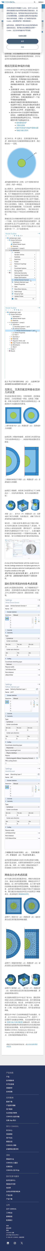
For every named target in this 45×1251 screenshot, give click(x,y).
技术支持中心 (10, 1180)
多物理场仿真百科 (12, 1149)
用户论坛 (9, 1138)
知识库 (8, 1188)
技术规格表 (10, 1080)
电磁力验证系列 (22, 130)
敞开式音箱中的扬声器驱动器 (27, 128)
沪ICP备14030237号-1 (12, 1235)
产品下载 (9, 1199)
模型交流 (9, 1141)
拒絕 (22, 47)
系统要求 (9, 1088)
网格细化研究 (24, 894)
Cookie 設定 (22, 36)
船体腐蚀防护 (21, 123)
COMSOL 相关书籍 (12, 1116)
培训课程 (9, 1134)
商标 (7, 1230)
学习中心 (9, 1130)
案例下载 (9, 1101)
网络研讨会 (10, 1159)
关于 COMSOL (11, 1209)
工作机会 (9, 1213)
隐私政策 (8, 1228)
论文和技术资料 (11, 1113)
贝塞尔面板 (20, 125)
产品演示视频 (10, 1105)
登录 (7, 1225)
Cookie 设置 (10, 1232)
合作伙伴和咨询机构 (13, 1191)
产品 (7, 1077)
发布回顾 (9, 1091)
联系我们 (9, 1220)
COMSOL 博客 (11, 1145)
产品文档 (9, 1195)
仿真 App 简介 (11, 1120)
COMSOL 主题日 (12, 1163)
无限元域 (10, 1022)
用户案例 (9, 1109)
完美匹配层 (18, 1022)
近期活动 (9, 1166)
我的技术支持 (10, 1184)
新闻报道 (9, 1216)
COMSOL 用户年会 (12, 1170)
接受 (22, 41)
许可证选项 (10, 1084)
